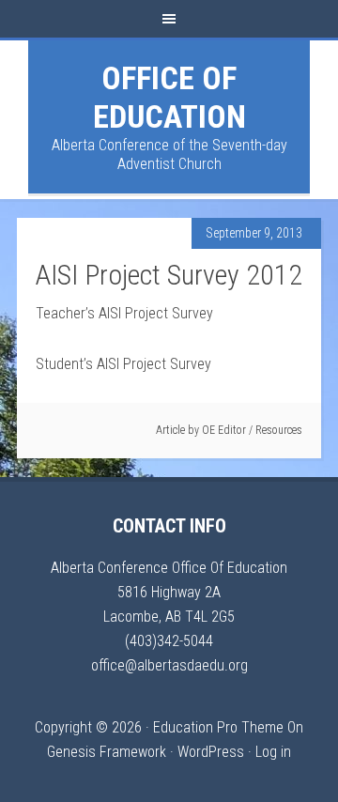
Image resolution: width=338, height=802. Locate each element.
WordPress (210, 752)
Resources (278, 430)
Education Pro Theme (218, 727)
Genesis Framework (106, 752)
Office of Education (169, 97)
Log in (273, 752)
